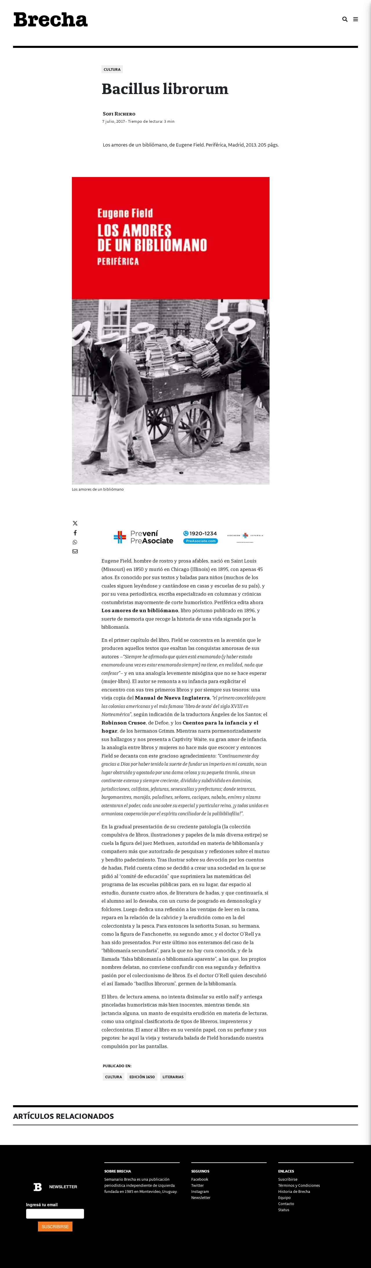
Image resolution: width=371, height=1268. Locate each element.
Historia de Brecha (294, 1191)
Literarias (173, 1076)
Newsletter (200, 1197)
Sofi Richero (119, 113)
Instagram (200, 1191)
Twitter (197, 1185)
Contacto (286, 1203)
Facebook (199, 1179)
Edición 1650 (142, 1076)
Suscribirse (287, 1179)
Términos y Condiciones (299, 1185)
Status (283, 1209)
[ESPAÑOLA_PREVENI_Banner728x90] (185, 536)
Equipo (284, 1197)
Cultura (112, 69)
